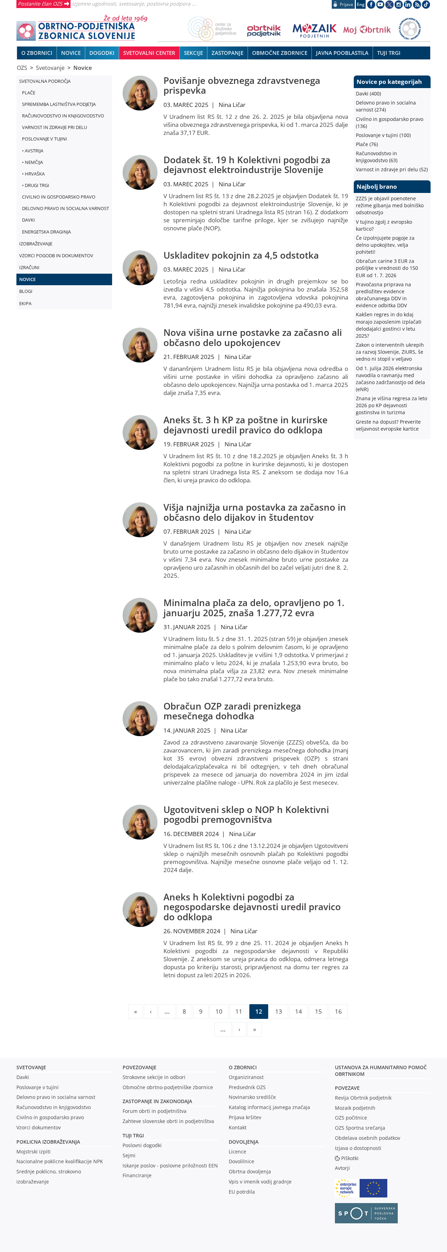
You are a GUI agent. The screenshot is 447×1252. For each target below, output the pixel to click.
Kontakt (238, 1127)
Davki (22, 1077)
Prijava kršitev (245, 1117)
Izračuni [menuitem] (29, 267)
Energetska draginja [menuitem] (46, 232)
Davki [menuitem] (28, 220)
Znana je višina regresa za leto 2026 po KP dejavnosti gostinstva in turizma (391, 405)
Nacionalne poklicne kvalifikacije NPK (59, 1161)
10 (218, 1011)
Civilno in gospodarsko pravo (50, 1117)
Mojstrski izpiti (33, 1151)
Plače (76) (367, 144)
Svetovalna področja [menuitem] (45, 81)
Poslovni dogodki (142, 1145)
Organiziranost (246, 1077)
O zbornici (243, 1067)
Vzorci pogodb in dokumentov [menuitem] (56, 255)
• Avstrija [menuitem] (32, 150)
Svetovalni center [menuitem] (149, 52)
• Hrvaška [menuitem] (33, 174)
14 (298, 1011)
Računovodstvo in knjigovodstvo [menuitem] (63, 116)
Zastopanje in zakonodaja (157, 1101)
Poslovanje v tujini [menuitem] (44, 139)
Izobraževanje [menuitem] (35, 243)
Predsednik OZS (247, 1087)
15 (318, 1011)
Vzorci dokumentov (38, 1127)
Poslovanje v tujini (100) (383, 135)
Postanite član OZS (40, 3)
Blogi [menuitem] (25, 291)
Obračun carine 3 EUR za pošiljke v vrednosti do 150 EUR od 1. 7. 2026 (387, 268)
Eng (361, 4)
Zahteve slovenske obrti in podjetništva (168, 1121)
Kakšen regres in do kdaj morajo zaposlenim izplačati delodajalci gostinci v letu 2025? (389, 325)
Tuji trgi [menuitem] (389, 52)
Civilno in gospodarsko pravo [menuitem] (58, 197)
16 (338, 1011)
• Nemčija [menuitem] (32, 162)
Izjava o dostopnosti (358, 1148)
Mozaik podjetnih (355, 1108)
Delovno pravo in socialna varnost (55, 1097)
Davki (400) (368, 93)
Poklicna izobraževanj (46, 1141)
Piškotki (350, 1158)
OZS (22, 68)
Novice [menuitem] (71, 52)
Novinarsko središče (252, 1097)
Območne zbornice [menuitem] (279, 52)
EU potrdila (242, 1191)
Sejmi (129, 1155)
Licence (237, 1151)
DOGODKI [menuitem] (102, 52)
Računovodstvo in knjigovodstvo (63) (376, 157)
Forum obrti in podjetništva (154, 1111)
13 (278, 1011)
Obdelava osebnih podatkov (367, 1138)
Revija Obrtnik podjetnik (363, 1097)
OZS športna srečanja (360, 1127)
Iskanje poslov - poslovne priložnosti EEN (170, 1165)
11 (238, 1011)
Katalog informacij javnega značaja (269, 1107)
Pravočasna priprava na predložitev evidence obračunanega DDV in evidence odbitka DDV (383, 295)
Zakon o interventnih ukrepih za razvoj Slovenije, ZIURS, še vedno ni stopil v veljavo (390, 351)
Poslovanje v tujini (37, 1087)
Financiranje (137, 1175)
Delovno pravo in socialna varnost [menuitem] (65, 208)
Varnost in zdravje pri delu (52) (392, 169)
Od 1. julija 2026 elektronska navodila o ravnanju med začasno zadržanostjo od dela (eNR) (390, 379)
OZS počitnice (351, 1117)
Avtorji (342, 1168)
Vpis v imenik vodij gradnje (260, 1181)
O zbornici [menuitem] (36, 52)
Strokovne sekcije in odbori (154, 1077)
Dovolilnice (241, 1161)
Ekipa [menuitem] (25, 303)
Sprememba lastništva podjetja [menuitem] (59, 104)
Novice (82, 68)
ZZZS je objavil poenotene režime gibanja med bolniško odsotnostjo (390, 205)
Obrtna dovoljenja (250, 1171)
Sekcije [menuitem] (193, 52)
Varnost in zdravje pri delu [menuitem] (54, 127)
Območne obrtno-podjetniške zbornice (168, 1087)
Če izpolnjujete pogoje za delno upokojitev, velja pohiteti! (385, 245)
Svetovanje (50, 68)
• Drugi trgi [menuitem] (35, 185)
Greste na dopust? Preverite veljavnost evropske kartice (388, 425)
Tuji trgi (133, 1135)
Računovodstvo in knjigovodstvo (53, 1107)
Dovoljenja (243, 1141)
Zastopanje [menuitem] (227, 52)
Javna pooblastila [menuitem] (342, 52)
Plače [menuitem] (28, 92)
